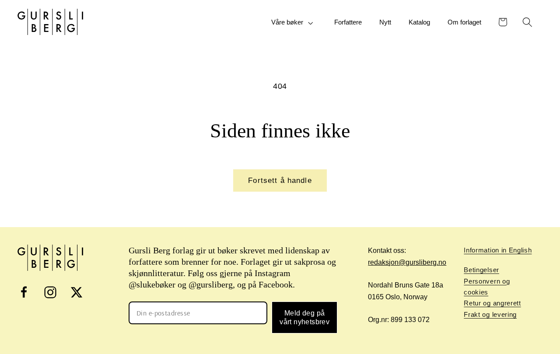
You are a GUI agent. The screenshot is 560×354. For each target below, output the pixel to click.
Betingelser (481, 269)
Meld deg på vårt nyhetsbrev (304, 317)
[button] (294, 22)
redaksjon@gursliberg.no (407, 262)
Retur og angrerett (492, 303)
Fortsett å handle (280, 180)
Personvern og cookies (487, 286)
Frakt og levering (490, 314)
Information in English (498, 250)
